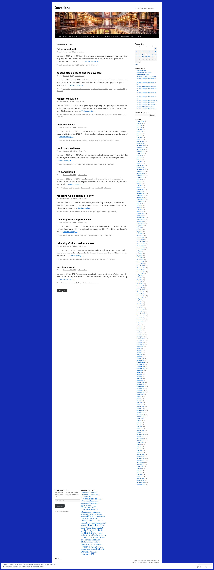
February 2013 (140, 430)
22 (155, 57)
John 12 (84, 520)
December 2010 (141, 482)
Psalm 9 (93, 549)
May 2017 (139, 328)
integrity (90, 140)
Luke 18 (84, 535)
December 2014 (141, 386)
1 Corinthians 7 (93, 492)
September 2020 (141, 248)
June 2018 (139, 302)
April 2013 (139, 426)
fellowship (71, 283)
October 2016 (140, 342)
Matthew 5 (84, 542)
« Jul (136, 64)
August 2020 (140, 250)
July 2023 (139, 179)
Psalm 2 (94, 546)
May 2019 (139, 280)
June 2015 (139, 374)
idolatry (86, 114)
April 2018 (139, 306)
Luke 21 (103, 535)
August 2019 (140, 274)
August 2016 (140, 346)
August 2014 (140, 394)
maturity (84, 164)
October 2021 (140, 221)
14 (152, 54)
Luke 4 (84, 527)
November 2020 (141, 244)
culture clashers (66, 124)
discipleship (80, 114)
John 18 (83, 523)
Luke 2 (98, 525)
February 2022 (140, 213)
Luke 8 (101, 527)
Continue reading (91, 61)
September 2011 (141, 464)
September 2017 (141, 320)
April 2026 (139, 129)
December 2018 (141, 290)
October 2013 (140, 414)
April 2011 (139, 474)
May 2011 (139, 472)
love (78, 211)
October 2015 (140, 366)
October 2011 (140, 462)
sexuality (77, 188)
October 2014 (140, 390)
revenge (92, 211)
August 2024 (140, 153)
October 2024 (140, 149)
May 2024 (139, 159)
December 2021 (141, 217)
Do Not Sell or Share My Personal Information (147, 562)
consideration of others (78, 89)
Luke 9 (84, 530)
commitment (72, 114)
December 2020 (141, 242)
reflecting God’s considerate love (75, 243)
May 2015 (139, 376)
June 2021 (139, 230)
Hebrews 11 (92, 516)
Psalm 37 (86, 551)
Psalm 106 (94, 552)
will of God (108, 114)
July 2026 (139, 123)
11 (143, 54)
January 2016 (140, 360)
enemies (65, 211)
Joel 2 (99, 516)
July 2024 (139, 155)
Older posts (62, 291)
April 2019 (139, 282)
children (65, 114)
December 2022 (141, 193)
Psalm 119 (87, 554)
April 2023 (139, 185)
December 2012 (141, 434)
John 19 (89, 522)
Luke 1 (91, 525)
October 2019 (140, 270)
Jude (94, 523)
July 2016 (139, 348)
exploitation (94, 89)
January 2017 (140, 336)
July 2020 (139, 252)
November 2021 (141, 219)
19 (146, 57)
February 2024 (140, 165)
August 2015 (140, 370)
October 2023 (140, 173)
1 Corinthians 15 (89, 498)
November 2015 (141, 364)
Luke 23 (92, 538)
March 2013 (140, 428)
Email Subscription (62, 490)
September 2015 (141, 368)
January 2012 (140, 456)
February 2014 (140, 406)
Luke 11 (99, 530)
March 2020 (140, 260)
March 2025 (140, 139)
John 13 (91, 520)
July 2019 (139, 276)
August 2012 (140, 442)
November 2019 (141, 268)
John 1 (103, 516)
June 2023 (139, 181)
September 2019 (141, 272)
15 (155, 54)
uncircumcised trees (68, 148)
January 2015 (140, 384)
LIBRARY (138, 36)
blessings (66, 164)
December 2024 (141, 145)
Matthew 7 (91, 542)
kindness (77, 235)
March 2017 (140, 332)
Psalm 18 (100, 549)
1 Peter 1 (100, 499)
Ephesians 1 (98, 512)
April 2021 (139, 234)
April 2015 (139, 378)
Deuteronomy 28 (89, 509)
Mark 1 (97, 537)
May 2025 (139, 135)
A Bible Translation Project (110, 36)
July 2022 (139, 203)
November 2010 (141, 484)
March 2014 (140, 404)
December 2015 (141, 362)
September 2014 (141, 392)
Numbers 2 (98, 544)
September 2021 (141, 224)
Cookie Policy (39, 566)
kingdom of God (72, 65)
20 (149, 57)
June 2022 (139, 205)
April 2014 (139, 402)
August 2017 (140, 322)
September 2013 (141, 416)
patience (90, 164)
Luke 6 (90, 527)
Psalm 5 (100, 547)
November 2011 (141, 460)
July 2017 (139, 324)
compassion (66, 89)
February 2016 (140, 358)
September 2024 (141, 151)
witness (95, 140)
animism (65, 140)
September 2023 (141, 175)
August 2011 (140, 466)
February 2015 (140, 382)
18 (143, 57)
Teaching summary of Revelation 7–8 (146, 103)
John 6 (83, 518)
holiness (84, 140)
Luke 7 (95, 528)
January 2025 (140, 143)
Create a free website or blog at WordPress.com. (146, 560)
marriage (71, 188)
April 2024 (139, 161)
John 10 (92, 518)
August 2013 (140, 418)
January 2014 (140, 408)
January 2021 (140, 240)
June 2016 (139, 350)
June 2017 (139, 326)
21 (152, 57)
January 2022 (140, 215)
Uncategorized (85, 188)
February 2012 (140, 454)
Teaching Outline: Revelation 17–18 (146, 86)
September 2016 (141, 344)
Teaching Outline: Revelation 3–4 (145, 107)
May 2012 (139, 448)
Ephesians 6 (92, 514)
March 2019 (140, 284)
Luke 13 (95, 533)
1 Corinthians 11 (85, 494)
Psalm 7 (89, 549)
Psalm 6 (84, 549)
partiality (105, 89)
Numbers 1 (87, 544)
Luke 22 (85, 537)
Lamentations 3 (101, 523)
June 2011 (139, 470)
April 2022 (139, 209)
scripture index (83, 36)
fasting (79, 164)
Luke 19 (91, 535)
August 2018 (140, 298)
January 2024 (140, 167)
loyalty (91, 114)
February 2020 (140, 262)
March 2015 (140, 380)
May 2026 (139, 127)
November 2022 (141, 195)
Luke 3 (103, 525)
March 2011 (140, 476)
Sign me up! (60, 506)
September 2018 (141, 296)
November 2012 (141, 436)
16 (136, 57)
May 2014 (139, 400)
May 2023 (139, 183)
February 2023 (140, 189)
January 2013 (140, 432)
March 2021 (140, 236)
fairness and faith (67, 49)
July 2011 (139, 468)
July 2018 (139, 300)
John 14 (97, 521)
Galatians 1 (84, 516)
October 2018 (140, 294)
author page (73, 36)
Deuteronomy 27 (89, 507)
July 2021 (139, 228)
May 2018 (139, 304)
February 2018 (140, 310)
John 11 (96, 518)
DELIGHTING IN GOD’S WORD (146, 76)
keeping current (66, 267)
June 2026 (139, 125)
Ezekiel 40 (99, 514)
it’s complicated (66, 171)
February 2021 (140, 238)
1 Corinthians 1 (85, 492)
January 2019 (140, 288)
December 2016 (141, 338)
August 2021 (140, 226)
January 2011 (140, 480)
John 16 (101, 521)
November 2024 (141, 147)
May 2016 (139, 352)
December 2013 (141, 410)
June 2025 (139, 133)
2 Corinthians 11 (85, 503)
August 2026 (140, 121)
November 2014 (141, 388)
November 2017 (141, 316)
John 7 (88, 518)
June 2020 (139, 254)
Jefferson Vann (79, 52)
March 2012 (140, 452)
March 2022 (140, 211)
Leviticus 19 (86, 65)
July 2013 (139, 420)
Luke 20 (97, 535)
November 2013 (141, 412)
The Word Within (141, 70)
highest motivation (67, 98)
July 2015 (139, 372)
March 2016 (140, 356)
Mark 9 (102, 538)
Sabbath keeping (99, 114)
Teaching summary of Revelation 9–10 (147, 100)
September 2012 (141, 440)
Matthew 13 (97, 542)
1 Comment (94, 65)
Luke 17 (101, 533)
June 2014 (139, 398)
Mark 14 (90, 539)
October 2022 (140, 197)
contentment (73, 164)
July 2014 (139, 396)
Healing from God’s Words (144, 72)
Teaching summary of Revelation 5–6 (146, 105)
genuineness (77, 140)
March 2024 (140, 163)
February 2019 (140, 286)
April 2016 (139, 354)
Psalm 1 (85, 546)
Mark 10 (83, 540)
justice (65, 65)
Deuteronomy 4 (86, 505)
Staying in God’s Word (143, 74)
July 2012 (139, 444)
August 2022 (140, 201)
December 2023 (141, 169)
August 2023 (140, 177)
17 (139, 57)
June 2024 (139, 157)
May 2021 (139, 232)
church (71, 140)
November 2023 (141, 171)
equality (87, 89)
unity (110, 89)
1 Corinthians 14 (87, 496)
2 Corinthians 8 (94, 501)
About (65, 36)
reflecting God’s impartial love (74, 219)
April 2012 (139, 450)
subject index (95, 36)
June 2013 (139, 422)
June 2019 (139, 278)
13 (149, 54)
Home (59, 36)
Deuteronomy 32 (88, 511)
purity (87, 211)
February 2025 (140, 141)
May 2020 (139, 256)
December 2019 (141, 266)
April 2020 (139, 258)
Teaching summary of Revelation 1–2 (146, 109)
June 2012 (139, 446)
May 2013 (139, 424)
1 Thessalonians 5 (86, 501)
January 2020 (140, 264)
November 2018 (141, 292)
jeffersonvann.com (127, 36)
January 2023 (140, 191)
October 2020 (140, 246)
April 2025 (139, 137)
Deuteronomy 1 (94, 503)
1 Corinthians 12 (95, 494)
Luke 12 (86, 532)
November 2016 (141, 340)
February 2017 (140, 334)
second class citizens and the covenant (79, 72)
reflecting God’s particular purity (75, 195)
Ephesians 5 (84, 514)
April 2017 (139, 330)
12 (146, 54)
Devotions (63, 7)
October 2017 (140, 318)
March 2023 (140, 187)
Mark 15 (97, 540)
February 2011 (140, 478)
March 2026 (140, 131)
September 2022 (141, 199)
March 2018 (140, 308)
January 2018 (140, 312)
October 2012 (140, 438)
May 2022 (139, 207)
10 (139, 54)
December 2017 (141, 314)
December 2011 (141, 458)
